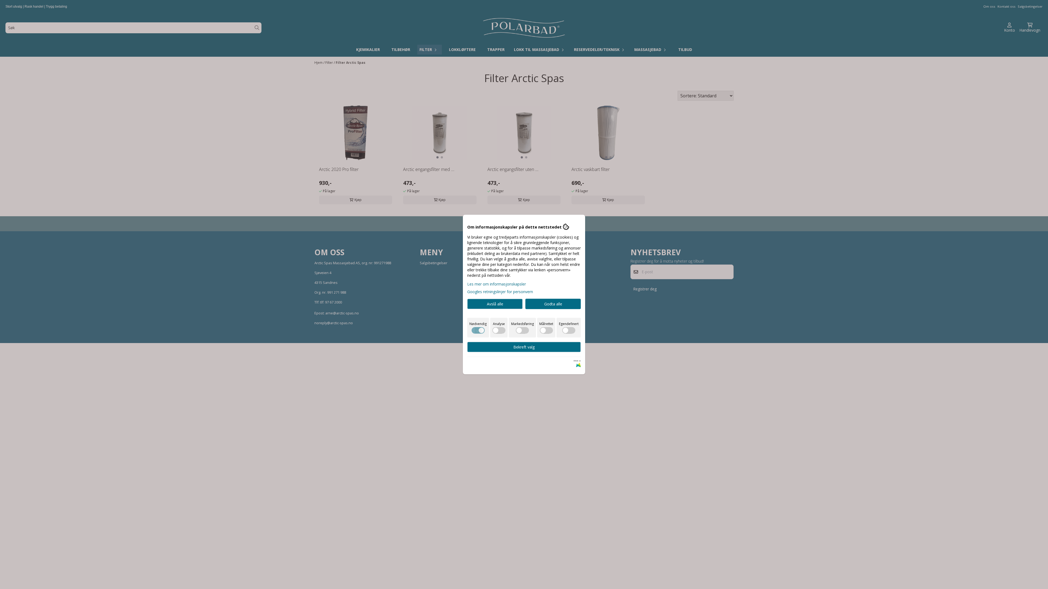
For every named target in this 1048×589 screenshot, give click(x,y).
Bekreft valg (524, 347)
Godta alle (553, 303)
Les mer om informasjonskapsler (496, 284)
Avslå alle (495, 303)
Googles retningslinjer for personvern (500, 291)
